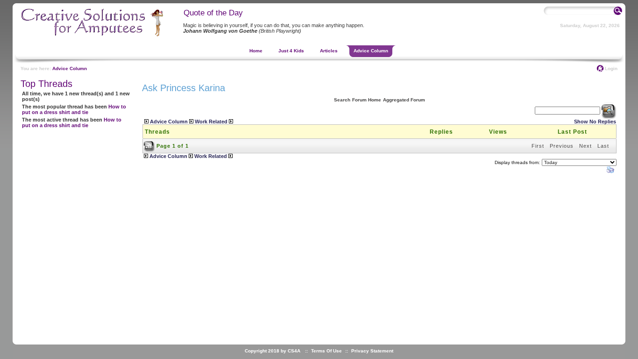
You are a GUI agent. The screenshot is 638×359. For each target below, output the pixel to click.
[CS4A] (83, 34)
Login (611, 68)
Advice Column (69, 68)
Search (342, 99)
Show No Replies (595, 121)
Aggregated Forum (404, 99)
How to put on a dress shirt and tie (74, 109)
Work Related (211, 121)
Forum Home (366, 99)
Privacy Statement (372, 350)
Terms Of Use (326, 350)
